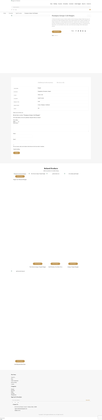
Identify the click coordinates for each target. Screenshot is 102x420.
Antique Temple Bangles (73, 267)
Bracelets (13, 390)
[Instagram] (14, 9)
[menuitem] (51, 4)
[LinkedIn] (85, 30)
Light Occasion (19, 13)
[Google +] (83, 30)
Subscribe (88, 400)
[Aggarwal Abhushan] (15, 0)
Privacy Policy (14, 382)
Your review (16, 123)
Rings (12, 391)
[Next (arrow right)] (1, 419)
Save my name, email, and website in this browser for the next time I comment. (28, 146)
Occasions (11, 13)
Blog (12, 379)
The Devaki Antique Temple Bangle (90, 16)
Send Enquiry (56, 31)
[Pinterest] (81, 30)
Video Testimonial (14, 380)
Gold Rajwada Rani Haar (20, 364)
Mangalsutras (13, 394)
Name (14, 133)
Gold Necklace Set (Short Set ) (55, 267)
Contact (12, 384)
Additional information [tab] (45, 82)
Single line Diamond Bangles (20, 179)
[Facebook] (12, 9)
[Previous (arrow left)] (0, 419)
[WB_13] (30, 41)
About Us (13, 377)
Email (14, 139)
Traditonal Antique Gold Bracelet (88, 16)
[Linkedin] (16, 9)
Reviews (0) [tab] (60, 82)
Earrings (12, 393)
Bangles (12, 389)
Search (12, 7)
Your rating (15, 119)
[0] (89, 10)
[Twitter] (78, 30)
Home (5, 13)
